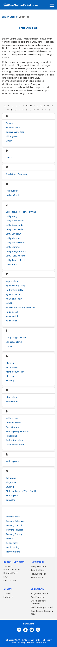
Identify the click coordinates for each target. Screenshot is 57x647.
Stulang (10, 486)
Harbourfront (12, 195)
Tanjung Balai (13, 516)
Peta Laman (10, 580)
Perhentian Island (15, 440)
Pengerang (11, 435)
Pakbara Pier (12, 418)
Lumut (9, 346)
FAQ (6, 576)
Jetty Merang (13, 247)
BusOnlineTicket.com (42, 640)
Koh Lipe (10, 303)
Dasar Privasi (17, 642)
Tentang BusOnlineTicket (12, 568)
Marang (10, 363)
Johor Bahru (12, 264)
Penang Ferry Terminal (17, 431)
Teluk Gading (12, 547)
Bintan (9, 140)
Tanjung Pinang (14, 534)
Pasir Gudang (12, 427)
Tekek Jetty (12, 543)
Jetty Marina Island (15, 242)
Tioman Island (13, 551)
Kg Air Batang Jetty (15, 285)
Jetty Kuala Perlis (14, 229)
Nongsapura (12, 401)
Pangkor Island (13, 422)
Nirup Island (12, 397)
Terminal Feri (37, 577)
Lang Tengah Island (16, 337)
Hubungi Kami (11, 573)
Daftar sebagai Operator (38, 602)
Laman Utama (9, 16)
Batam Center (13, 127)
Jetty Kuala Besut (15, 220)
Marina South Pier (15, 371)
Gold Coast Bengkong (17, 174)
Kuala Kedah (12, 316)
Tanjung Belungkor (15, 521)
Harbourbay (12, 190)
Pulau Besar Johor (15, 444)
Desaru (9, 157)
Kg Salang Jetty (14, 298)
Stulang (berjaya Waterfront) (21, 491)
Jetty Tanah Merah (15, 260)
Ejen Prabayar (38, 597)
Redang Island (13, 461)
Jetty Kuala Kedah (15, 225)
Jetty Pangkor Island (16, 251)
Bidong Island (12, 136)
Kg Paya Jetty (13, 294)
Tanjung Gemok (14, 525)
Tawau (9, 538)
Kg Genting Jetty (14, 290)
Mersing (10, 380)
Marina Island (12, 367)
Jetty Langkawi (13, 233)
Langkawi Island (14, 341)
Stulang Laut (12, 495)
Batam (9, 123)
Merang (10, 376)
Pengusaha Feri (38, 574)
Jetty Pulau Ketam (15, 255)
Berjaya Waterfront (15, 132)
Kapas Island (12, 281)
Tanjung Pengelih (15, 529)
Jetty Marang (13, 238)
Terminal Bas (37, 570)
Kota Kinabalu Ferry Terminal (20, 307)
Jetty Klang (11, 216)
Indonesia (8, 597)
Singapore (11, 482)
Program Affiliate (39, 593)
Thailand (8, 593)
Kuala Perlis (11, 320)
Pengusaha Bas (38, 566)
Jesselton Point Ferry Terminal (21, 211)
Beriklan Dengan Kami (42, 607)
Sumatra (10, 499)
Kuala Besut (12, 311)
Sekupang (11, 478)
